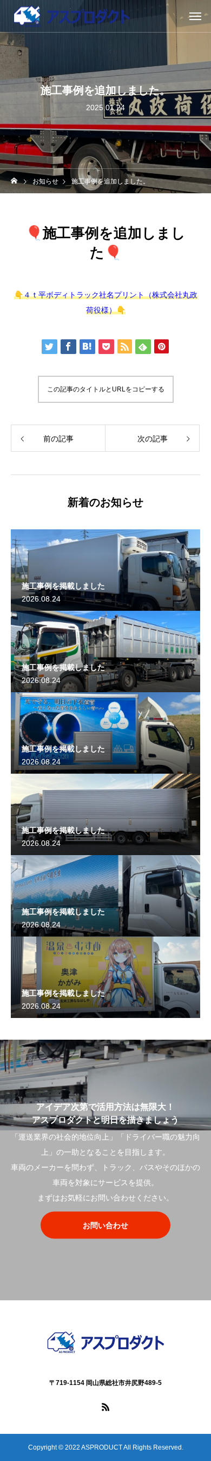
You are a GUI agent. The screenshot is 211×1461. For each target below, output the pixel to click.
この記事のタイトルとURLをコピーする (105, 389)
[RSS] (105, 1406)
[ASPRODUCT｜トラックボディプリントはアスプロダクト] (105, 1342)
